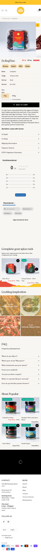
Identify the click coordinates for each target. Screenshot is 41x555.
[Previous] (4, 269)
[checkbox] (18, 213)
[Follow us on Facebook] (4, 522)
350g (14, 96)
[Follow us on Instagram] (8, 522)
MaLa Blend (6, 443)
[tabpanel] (20, 224)
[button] (20, 175)
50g (5, 96)
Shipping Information (9, 143)
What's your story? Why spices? (13, 361)
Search (24, 484)
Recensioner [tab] (9, 203)
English (12, 530)
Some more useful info (10, 370)
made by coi (9, 538)
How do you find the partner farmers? (15, 383)
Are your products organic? (12, 374)
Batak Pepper (25, 443)
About (24, 487)
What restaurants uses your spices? (14, 365)
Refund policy (27, 500)
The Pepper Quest (6, 18)
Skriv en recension (20, 195)
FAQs (24, 490)
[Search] (6, 10)
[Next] (36, 269)
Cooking (5, 139)
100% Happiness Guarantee (12, 152)
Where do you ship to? (10, 356)
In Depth (5, 134)
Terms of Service (28, 497)
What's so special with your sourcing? (15, 379)
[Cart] (38, 10)
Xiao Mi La (5, 279)
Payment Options (8, 148)
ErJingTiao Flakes (8, 418)
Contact (25, 494)
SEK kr (4, 530)
